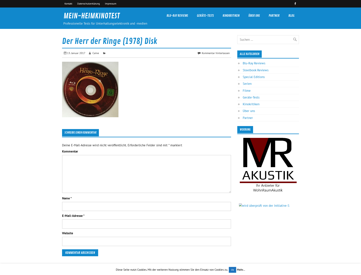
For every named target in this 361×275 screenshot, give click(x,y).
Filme (247, 91)
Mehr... (241, 269)
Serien (247, 84)
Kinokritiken (231, 16)
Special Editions (254, 77)
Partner (274, 16)
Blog (291, 16)
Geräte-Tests (205, 16)
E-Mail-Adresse (73, 215)
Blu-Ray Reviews (177, 16)
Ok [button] (232, 269)
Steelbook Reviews (255, 70)
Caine (96, 53)
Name (67, 198)
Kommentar (70, 151)
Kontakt (68, 3)
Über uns (254, 16)
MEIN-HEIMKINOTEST (92, 16)
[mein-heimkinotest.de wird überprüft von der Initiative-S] (264, 206)
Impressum (110, 3)
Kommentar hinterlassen (216, 53)
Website (67, 233)
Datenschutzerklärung (88, 3)
